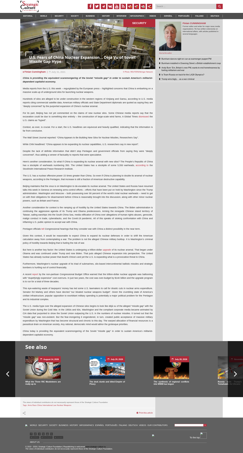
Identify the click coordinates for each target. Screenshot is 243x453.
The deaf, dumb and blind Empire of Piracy (107, 383)
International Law (49, 405)
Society (75, 16)
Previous (7, 373)
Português (183, 16)
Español (168, 16)
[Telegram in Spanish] (130, 6)
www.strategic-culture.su (95, 447)
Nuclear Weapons (64, 405)
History (106, 16)
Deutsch (215, 16)
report (35, 274)
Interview (121, 16)
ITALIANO (59, 437)
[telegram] (103, 6)
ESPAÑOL (35, 437)
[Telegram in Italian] (143, 6)
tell (42, 229)
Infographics (86, 425)
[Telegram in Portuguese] (136, 6)
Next (235, 373)
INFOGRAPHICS (137, 16)
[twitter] (97, 6)
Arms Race (32, 405)
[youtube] (116, 6)
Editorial (28, 16)
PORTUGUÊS (47, 437)
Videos (152, 16)
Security (59, 16)
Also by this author (165, 53)
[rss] (123, 6)
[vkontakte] (110, 6)
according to (142, 165)
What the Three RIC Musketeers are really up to (43, 383)
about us (35, 442)
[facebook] (90, 6)
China (39, 405)
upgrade (107, 250)
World (43, 16)
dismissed (144, 116)
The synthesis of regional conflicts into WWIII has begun (171, 383)
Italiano (199, 16)
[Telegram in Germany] (149, 6)
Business (90, 16)
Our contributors (157, 425)
